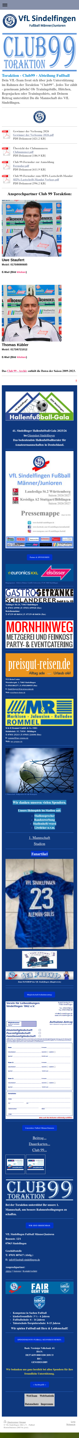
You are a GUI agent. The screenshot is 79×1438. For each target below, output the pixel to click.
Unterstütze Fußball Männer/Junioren (39, 1128)
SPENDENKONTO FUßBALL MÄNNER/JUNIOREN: (39, 1339)
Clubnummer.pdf (23, 152)
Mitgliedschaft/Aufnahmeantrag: (39, 994)
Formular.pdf (21, 166)
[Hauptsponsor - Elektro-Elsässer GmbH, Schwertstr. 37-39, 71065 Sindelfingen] (39, 572)
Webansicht (70, 1424)
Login (73, 1421)
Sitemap (22, 1422)
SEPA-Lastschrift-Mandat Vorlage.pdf (36, 179)
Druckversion (12, 1422)
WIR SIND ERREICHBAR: (40, 1225)
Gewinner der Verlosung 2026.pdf (33, 135)
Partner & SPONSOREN (39, 557)
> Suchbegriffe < (39, 1384)
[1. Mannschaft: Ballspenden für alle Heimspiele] (39, 770)
